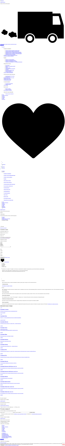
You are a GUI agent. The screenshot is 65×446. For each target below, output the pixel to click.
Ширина (1, 244)
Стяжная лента (8, 67)
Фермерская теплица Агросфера (10, 54)
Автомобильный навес (7, 191)
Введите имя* (2, 412)
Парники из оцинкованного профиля (11, 61)
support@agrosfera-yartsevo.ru (4, 405)
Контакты (3, 99)
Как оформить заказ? (5, 434)
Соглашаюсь (2, 445)
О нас (3, 94)
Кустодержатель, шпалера (8, 90)
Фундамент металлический (10, 70)
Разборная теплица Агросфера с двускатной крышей (14, 53)
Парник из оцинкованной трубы (10, 60)
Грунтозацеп (7, 65)
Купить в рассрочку (3, 442)
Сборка (3, 97)
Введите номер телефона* (17, 412)
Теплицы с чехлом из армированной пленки (10, 55)
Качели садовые (8, 88)
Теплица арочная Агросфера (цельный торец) (12, 50)
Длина (1, 242)
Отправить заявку (32, 412)
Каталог (3, 425)
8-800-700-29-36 (2, 2)
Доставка (3, 204)
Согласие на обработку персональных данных (12, 445)
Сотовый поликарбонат (9, 83)
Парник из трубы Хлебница (10, 59)
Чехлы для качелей (8, 89)
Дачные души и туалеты (7, 79)
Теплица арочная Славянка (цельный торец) (12, 51)
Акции (3, 98)
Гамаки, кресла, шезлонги (9, 93)
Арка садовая (6, 85)
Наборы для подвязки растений (10, 66)
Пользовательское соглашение (6, 436)
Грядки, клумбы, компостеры (8, 72)
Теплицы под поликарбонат (7, 173)
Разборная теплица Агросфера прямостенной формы (14, 52)
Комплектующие (8, 84)
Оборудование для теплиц (7, 180)
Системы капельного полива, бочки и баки (9, 184)
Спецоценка (4, 431)
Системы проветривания (9, 71)
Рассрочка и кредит (5, 437)
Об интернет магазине (5, 435)
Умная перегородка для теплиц (10, 68)
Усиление (7, 69)
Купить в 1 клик (7, 257)
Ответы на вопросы (5, 95)
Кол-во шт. (2, 245)
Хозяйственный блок (7, 78)
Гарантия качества (5, 433)
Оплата (3, 96)
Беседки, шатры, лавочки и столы (9, 77)
